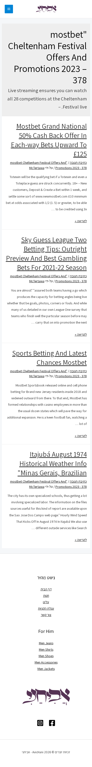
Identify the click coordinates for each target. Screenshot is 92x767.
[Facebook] (52, 723)
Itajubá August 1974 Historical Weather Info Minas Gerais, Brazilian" (52, 463)
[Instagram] (40, 723)
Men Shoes (46, 656)
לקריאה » (81, 221)
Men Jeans (46, 643)
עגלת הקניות (46, 608)
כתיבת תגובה (78, 162)
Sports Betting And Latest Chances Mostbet (49, 357)
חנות (46, 595)
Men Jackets (46, 668)
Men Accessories (46, 662)
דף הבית (46, 589)
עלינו (46, 602)
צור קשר (46, 614)
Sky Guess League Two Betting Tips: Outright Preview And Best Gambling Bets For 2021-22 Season (46, 253)
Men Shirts (46, 649)
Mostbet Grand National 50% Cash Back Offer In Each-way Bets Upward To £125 (49, 140)
